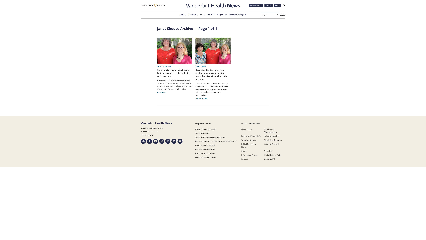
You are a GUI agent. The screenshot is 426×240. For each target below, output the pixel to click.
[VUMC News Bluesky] (180, 141)
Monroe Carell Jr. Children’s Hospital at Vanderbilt (216, 141)
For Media (193, 15)
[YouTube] (155, 141)
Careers (244, 159)
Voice (202, 15)
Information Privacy (249, 155)
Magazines (222, 15)
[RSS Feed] (143, 141)
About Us (269, 5)
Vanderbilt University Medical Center (210, 137)
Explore (183, 15)
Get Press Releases (256, 5)
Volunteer (268, 151)
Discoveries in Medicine (205, 149)
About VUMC (269, 159)
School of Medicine (272, 136)
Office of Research (271, 144)
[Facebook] (149, 141)
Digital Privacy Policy (272, 155)
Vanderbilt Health (202, 133)
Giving (244, 151)
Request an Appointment (205, 157)
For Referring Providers (205, 153)
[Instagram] (161, 141)
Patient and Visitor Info (251, 136)
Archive (277, 5)
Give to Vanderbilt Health (205, 129)
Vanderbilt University (273, 140)
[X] (167, 141)
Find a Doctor (246, 129)
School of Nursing (248, 140)
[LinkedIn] (173, 141)
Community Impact (237, 15)
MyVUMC (211, 15)
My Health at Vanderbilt (205, 145)
